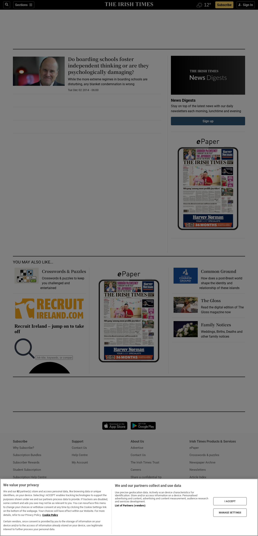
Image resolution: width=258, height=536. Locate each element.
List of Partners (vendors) (130, 505)
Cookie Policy (50, 514)
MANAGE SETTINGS (230, 512)
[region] (129, 507)
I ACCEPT (230, 501)
